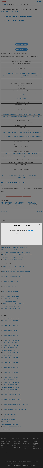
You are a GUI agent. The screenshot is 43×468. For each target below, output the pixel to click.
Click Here (30, 230)
